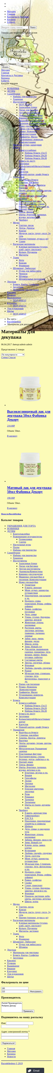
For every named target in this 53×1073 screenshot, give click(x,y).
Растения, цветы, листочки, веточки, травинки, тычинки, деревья (35, 632)
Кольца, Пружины (28, 252)
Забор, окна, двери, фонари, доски (34, 639)
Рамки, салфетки (33, 880)
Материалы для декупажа (26, 289)
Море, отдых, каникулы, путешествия (37, 591)
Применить (28, 1011)
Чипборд (23, 220)
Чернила (23, 273)
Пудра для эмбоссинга (30, 271)
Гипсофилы (30, 778)
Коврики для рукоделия (31, 118)
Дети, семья (31, 614)
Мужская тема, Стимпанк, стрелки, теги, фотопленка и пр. (38, 867)
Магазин (11, 11)
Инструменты (20, 102)
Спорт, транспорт (33, 885)
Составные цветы (34, 660)
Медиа (16, 222)
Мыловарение (14, 297)
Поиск (32, 27)
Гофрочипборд (32, 815)
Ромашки (29, 797)
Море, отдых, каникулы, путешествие (37, 860)
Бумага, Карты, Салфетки (26, 284)
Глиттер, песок (26, 225)
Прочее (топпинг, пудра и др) (33, 238)
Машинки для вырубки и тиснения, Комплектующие (32, 122)
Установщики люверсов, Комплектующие (31, 140)
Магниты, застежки (29, 931)
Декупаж (11, 281)
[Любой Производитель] (11, 1003)
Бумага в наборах (27, 150)
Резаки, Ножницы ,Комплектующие (28, 132)
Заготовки (24, 163)
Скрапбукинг (13, 94)
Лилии (28, 780)
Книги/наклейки (21, 534)
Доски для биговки (28, 110)
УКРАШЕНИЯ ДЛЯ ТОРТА (21, 526)
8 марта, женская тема (36, 813)
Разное (28, 670)
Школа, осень (31, 644)
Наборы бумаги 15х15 (36, 153)
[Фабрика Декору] (11, 1006)
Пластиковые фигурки (30, 201)
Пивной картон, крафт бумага (34, 174)
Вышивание (13, 966)
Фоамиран (24, 265)
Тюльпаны (30, 802)
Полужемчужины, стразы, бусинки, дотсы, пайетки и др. (34, 205)
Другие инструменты (29, 112)
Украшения (18, 177)
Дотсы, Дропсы (26, 228)
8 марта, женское (33, 587)
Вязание (11, 968)
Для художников (15, 308)
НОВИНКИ (13, 88)
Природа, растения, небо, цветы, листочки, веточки (38, 897)
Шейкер (29, 826)
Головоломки (25, 539)
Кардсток (23, 171)
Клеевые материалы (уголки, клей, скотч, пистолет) (33, 248)
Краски (22, 230)
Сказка (28, 882)
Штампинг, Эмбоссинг (24, 268)
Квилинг (11, 292)
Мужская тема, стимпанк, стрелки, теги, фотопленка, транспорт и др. (37, 677)
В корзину (12, 436)
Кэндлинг (12, 303)
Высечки (23, 187)
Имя (3, 1023)
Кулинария (30, 850)
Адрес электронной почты (15, 1031)
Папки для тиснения (29, 128)
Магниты (23, 255)
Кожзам (22, 263)
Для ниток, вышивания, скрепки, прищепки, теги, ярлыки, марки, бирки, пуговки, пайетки (38, 653)
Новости (11, 1056)
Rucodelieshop (14, 321)
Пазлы (16, 547)
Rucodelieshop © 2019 (12, 1063)
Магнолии (30, 786)
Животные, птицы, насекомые (34, 623)
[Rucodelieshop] (18, 61)
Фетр (21, 260)
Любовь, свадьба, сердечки (38, 668)
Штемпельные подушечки (32, 279)
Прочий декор (26, 209)
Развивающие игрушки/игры (27, 536)
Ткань (16, 257)
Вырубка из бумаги (28, 179)
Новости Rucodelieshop (11, 514)
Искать (5, 67)
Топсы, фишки (26, 212)
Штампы (23, 276)
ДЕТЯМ (11, 91)
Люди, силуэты (32, 856)
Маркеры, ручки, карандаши (27, 145)
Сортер (22, 542)
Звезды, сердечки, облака (37, 662)
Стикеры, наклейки (29, 182)
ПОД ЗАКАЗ (25, 104)
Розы (27, 794)
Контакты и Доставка (18, 17)
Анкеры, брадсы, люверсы (32, 185)
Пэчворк (11, 295)
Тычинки (29, 799)
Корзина (11, 19)
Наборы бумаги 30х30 (36, 158)
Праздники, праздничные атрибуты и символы (37, 822)
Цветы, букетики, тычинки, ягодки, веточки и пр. (33, 216)
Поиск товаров (8, 64)
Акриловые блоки (28, 107)
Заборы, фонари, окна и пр (38, 840)
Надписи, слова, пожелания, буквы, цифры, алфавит (38, 604)
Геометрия (30, 585)
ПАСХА (29, 818)
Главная (11, 14)
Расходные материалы (24, 244)
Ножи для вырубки (28, 126)
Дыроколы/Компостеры (31, 115)
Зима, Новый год (33, 646)
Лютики (29, 783)
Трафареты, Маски (28, 137)
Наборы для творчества (25, 96)
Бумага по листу (27, 161)
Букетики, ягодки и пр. (36, 772)
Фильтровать (36, 991)
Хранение (18, 99)
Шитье (10, 311)
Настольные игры (22, 544)
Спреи (22, 241)
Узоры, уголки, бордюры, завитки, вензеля (37, 618)
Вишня (28, 775)
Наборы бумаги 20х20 (36, 155)
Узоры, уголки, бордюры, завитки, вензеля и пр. (37, 889)
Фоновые (29, 665)
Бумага (16, 147)
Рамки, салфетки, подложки (33, 610)
